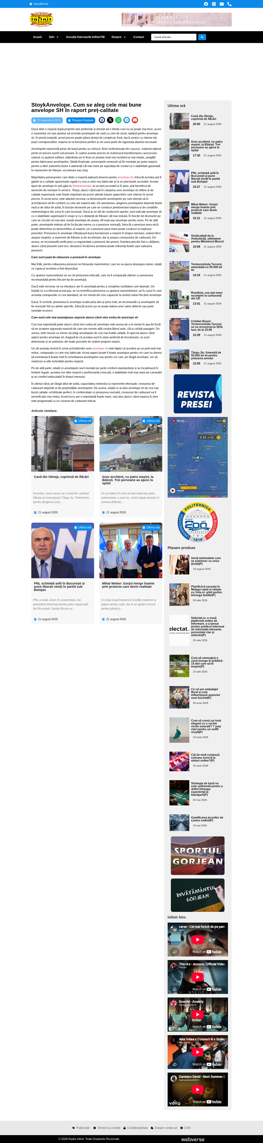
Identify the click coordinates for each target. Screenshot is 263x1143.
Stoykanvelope (81, 185)
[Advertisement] (131, 70)
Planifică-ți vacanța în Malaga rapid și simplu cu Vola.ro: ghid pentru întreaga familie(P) (206, 591)
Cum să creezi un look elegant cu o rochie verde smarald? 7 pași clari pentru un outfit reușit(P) (206, 726)
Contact (138, 37)
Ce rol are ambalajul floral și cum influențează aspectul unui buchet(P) (205, 693)
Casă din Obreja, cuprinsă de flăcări (61, 477)
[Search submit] (202, 37)
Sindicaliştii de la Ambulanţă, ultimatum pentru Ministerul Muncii (207, 238)
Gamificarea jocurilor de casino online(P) (207, 819)
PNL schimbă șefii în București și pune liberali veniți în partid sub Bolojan (59, 587)
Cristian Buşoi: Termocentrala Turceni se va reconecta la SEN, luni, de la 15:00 (207, 325)
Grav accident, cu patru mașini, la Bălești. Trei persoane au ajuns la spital (128, 480)
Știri (51, 37)
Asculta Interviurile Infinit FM (85, 37)
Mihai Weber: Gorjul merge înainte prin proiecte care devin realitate (128, 585)
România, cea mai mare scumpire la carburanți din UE (207, 295)
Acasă (37, 37)
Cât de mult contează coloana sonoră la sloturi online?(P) (205, 757)
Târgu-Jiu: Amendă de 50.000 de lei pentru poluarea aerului (206, 355)
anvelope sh (125, 177)
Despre (116, 37)
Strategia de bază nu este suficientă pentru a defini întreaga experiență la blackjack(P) (207, 789)
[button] (102, 120)
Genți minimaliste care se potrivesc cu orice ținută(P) (206, 561)
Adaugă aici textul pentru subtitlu (178, 121)
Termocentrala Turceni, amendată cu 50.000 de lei (206, 267)
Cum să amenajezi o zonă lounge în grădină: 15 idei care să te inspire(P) (207, 662)
